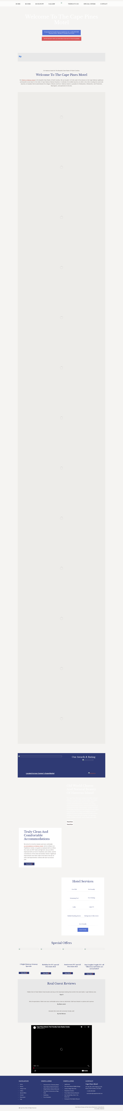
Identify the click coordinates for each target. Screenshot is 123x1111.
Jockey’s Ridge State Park (70, 1088)
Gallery (21, 1090)
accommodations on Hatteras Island (33, 846)
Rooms (21, 1086)
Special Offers (23, 1092)
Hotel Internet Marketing (91, 1107)
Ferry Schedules (47, 1097)
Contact (21, 1095)
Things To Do (23, 1088)
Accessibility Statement (99, 1108)
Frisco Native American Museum (71, 1092)
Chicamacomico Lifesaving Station (51, 1084)
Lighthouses (67, 1084)
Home (21, 1084)
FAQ (21, 1099)
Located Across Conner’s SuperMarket (40, 773)
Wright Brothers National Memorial (51, 1089)
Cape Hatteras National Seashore (51, 1086)
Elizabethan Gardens (69, 1090)
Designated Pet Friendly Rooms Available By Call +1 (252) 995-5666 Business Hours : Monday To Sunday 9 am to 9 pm (61, 32)
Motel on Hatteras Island (28, 80)
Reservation (22, 1097)
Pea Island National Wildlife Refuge (72, 1086)
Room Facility (82, 929)
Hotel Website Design (79, 1107)
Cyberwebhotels (101, 1107)
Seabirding (45, 1095)
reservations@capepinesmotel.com (94, 1093)
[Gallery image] (61, 117)
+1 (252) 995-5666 (91, 1091)
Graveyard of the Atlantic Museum (72, 1099)
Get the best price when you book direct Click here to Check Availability (61, 38)
